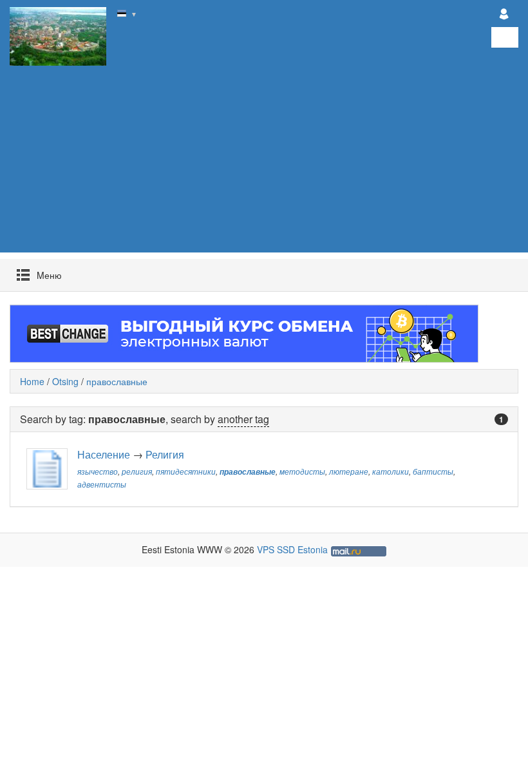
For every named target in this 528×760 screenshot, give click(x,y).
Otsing (65, 381)
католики (390, 471)
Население (103, 454)
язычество (97, 471)
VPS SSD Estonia (292, 549)
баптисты (433, 471)
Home (32, 381)
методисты (302, 471)
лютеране (348, 471)
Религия (165, 454)
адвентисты (101, 484)
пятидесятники (186, 471)
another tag (243, 419)
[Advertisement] (264, 162)
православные (116, 381)
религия (137, 471)
